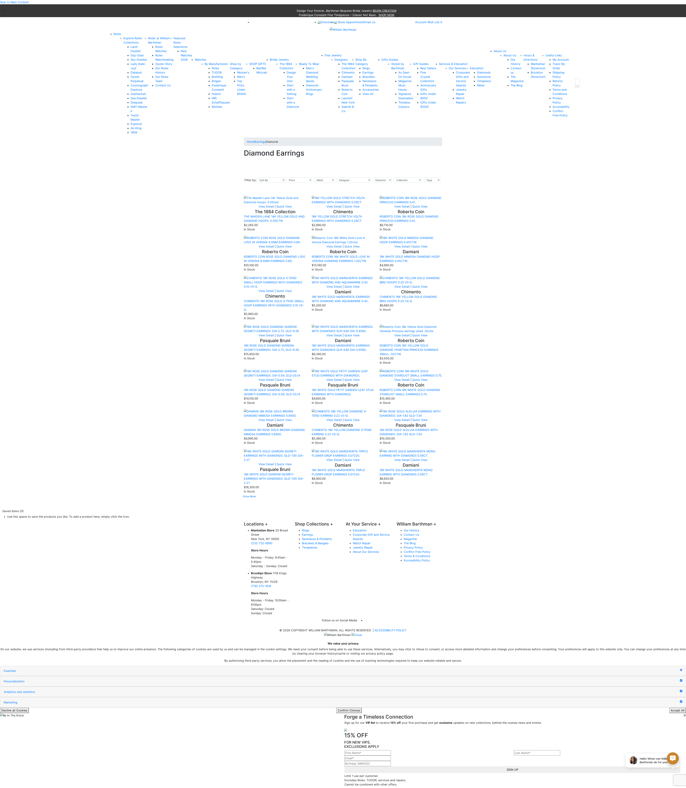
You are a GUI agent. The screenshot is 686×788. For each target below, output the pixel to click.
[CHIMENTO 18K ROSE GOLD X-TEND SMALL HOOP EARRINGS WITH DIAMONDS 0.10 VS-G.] (275, 282)
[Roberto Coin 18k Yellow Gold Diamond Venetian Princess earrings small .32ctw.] (411, 328)
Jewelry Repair (363, 547)
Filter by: (250, 180)
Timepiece (484, 81)
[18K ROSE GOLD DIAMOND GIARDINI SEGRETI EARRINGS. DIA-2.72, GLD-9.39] (275, 328)
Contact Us (163, 85)
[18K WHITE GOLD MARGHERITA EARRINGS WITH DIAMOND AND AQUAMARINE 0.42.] (343, 280)
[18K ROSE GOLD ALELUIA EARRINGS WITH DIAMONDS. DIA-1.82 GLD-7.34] (411, 413)
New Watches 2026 (186, 55)
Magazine (410, 539)
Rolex (215, 68)
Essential (10, 671)
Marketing (10, 702)
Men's (241, 77)
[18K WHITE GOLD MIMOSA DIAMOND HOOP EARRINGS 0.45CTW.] (411, 240)
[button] (577, 86)
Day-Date (137, 55)
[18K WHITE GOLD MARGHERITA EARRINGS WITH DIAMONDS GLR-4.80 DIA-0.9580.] (343, 328)
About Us (509, 55)
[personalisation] (681, 680)
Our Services (457, 68)
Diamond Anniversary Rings (314, 90)
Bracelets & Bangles (315, 543)
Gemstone (484, 77)
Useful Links (553, 55)
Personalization (14, 681)
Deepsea (136, 102)
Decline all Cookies (14, 710)
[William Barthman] (343, 29)
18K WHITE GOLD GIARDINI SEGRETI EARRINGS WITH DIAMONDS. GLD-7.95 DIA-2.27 (274, 479)
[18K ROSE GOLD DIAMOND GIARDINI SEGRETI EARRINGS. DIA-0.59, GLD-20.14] (275, 373)
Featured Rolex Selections (180, 42)
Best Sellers (428, 68)
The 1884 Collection (286, 66)
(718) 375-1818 (261, 586)
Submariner (138, 94)
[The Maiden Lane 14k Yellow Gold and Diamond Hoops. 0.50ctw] (275, 199)
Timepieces (309, 547)
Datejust (136, 72)
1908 (134, 132)
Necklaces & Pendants (317, 539)
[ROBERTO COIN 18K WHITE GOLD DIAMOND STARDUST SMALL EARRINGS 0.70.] (411, 373)
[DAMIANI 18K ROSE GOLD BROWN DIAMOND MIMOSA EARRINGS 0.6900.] (275, 413)
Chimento (348, 72)
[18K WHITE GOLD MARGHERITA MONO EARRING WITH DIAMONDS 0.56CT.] (411, 453)
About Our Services (366, 552)
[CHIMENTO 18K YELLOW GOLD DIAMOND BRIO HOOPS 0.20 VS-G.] (411, 280)
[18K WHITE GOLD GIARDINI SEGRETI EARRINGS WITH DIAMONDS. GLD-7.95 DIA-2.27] (275, 455)
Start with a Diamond (293, 102)
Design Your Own (291, 77)
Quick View (284, 206)
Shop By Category (361, 62)
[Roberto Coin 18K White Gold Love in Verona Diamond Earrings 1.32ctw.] (343, 240)
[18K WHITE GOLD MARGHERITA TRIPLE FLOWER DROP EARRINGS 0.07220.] (343, 453)
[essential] (681, 670)
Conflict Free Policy (417, 552)
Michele (217, 106)
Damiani (347, 77)
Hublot (216, 94)
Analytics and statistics (19, 692)
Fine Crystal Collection (427, 77)
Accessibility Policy (417, 560)
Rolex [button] (117, 34)
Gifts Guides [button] (389, 59)
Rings (366, 68)
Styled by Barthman (397, 66)
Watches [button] (200, 59)
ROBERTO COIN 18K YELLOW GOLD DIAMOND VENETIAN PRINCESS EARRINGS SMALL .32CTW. (409, 350)
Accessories (370, 89)
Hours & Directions (530, 57)
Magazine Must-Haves (404, 85)
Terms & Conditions (417, 556)
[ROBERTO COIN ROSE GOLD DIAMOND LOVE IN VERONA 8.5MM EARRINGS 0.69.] (275, 240)
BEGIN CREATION (384, 10)
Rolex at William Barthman (159, 40)
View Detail (266, 206)
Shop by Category (236, 66)
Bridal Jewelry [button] (279, 59)
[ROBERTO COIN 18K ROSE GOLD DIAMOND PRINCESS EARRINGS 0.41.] (411, 199)
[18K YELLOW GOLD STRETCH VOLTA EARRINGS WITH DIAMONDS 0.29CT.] (343, 199)
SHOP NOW (386, 15)
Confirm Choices (349, 710)
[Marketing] (681, 701)
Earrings (368, 72)
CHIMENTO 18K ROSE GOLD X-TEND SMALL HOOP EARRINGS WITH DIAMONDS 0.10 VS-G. (274, 305)
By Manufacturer (216, 64)
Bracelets (368, 77)
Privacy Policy (413, 547)
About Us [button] (500, 51)
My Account (561, 59)
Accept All (678, 710)
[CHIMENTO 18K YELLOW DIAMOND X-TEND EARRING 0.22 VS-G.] (343, 413)
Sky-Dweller (139, 59)
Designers (341, 59)
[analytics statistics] (681, 691)
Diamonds (484, 72)
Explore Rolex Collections (132, 40)
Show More (249, 496)
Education (476, 68)
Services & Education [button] (453, 64)
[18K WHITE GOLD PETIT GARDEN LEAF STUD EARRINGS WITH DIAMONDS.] (343, 373)
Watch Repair (362, 543)
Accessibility (561, 106)
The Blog (517, 85)
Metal (480, 85)
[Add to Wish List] (299, 193)
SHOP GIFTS (257, 64)
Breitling (217, 77)
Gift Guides (421, 64)
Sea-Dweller (139, 98)
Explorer (136, 124)
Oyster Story (163, 64)
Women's (243, 72)
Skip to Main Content (14, 2)
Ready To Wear (309, 64)
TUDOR (217, 72)
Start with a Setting (291, 90)
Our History (411, 530)
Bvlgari (216, 81)
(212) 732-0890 (261, 543)
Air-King (136, 128)
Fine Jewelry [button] (333, 55)
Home (251, 141)
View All (367, 94)
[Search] (577, 82)
